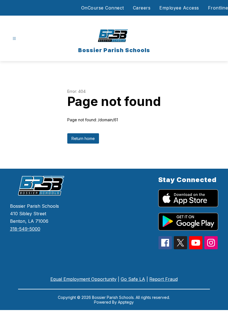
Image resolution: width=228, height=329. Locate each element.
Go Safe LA (133, 279)
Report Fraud (163, 279)
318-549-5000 (25, 229)
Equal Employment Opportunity (83, 279)
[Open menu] (14, 38)
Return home (83, 138)
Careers (142, 8)
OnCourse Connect (102, 8)
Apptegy (126, 302)
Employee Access (179, 8)
